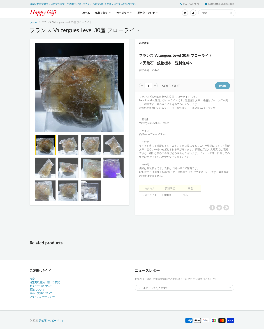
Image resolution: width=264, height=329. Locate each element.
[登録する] (230, 288)
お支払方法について (41, 285)
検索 (32, 278)
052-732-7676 (191, 3)
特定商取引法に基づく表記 (45, 282)
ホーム (86, 12)
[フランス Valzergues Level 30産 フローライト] (79, 87)
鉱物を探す (101, 12)
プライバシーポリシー (42, 296)
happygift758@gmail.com (221, 3)
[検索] (231, 13)
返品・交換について (41, 293)
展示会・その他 (146, 12)
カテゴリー (122, 12)
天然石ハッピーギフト (51, 320)
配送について (37, 289)
